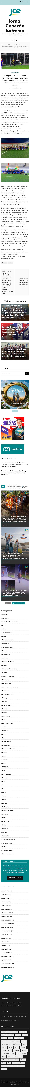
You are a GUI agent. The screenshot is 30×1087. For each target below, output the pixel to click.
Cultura (4, 672)
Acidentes (5, 614)
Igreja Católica (6, 741)
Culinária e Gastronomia (9, 669)
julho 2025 (5, 938)
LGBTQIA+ (5, 767)
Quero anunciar (15, 877)
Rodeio (16, 1059)
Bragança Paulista (7, 640)
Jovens (12, 1053)
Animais (4, 629)
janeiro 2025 (5, 960)
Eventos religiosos (7, 723)
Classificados (6, 654)
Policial (4, 799)
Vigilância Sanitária (8, 854)
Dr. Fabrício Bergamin (14, 1041)
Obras (4, 792)
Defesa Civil (5, 680)
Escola (24, 1044)
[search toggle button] (16, 40)
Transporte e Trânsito (8, 839)
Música (4, 781)
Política (4, 803)
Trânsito (22, 1062)
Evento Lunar (6, 716)
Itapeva (4, 752)
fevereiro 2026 (6, 913)
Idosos (4, 738)
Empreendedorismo (7, 694)
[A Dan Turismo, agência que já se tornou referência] (15, 545)
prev (2, 392)
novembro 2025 (6, 923)
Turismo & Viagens (7, 843)
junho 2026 (5, 898)
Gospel (4, 727)
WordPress (15, 1084)
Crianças (4, 665)
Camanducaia (6, 643)
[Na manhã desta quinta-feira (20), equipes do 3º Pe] (15, 508)
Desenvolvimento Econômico (10, 687)
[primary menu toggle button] (12, 40)
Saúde (4, 825)
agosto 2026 (6, 891)
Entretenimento (6, 705)
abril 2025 (5, 949)
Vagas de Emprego (7, 850)
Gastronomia (16, 1050)
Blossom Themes (18, 1082)
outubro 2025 (6, 927)
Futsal (9, 1050)
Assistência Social (7, 632)
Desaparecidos (6, 683)
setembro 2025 (6, 931)
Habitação (5, 730)
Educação (5, 690)
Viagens (4, 1069)
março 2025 (5, 952)
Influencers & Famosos (8, 748)
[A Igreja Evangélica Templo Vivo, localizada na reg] (15, 582)
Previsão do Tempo (7, 810)
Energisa (4, 701)
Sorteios (4, 832)
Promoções (5, 814)
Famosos (23, 1047)
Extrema (16, 1047)
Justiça (4, 756)
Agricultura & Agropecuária (10, 621)
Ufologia (4, 846)
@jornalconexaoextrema (14, 1002)
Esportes (15, 72)
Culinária (4, 1038)
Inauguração (6, 745)
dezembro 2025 (6, 920)
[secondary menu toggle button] (1, 2)
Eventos (4, 719)
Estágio (4, 712)
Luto (8, 325)
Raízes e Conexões (7, 821)
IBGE (3, 734)
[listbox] (15, 396)
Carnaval (5, 650)
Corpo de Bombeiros (8, 661)
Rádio (4, 817)
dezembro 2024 (6, 963)
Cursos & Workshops (8, 676)
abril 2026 (5, 905)
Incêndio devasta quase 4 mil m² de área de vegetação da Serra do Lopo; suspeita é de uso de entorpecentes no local (14, 464)
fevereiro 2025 (6, 956)
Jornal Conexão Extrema (15, 26)
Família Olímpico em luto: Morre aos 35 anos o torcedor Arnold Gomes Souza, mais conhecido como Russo (15, 332)
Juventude (5, 759)
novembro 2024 (6, 967)
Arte (16, 1031)
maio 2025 (5, 945)
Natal (4, 785)
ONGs (4, 796)
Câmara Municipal (7, 647)
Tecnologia (5, 836)
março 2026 (5, 909)
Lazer (4, 763)
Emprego (4, 698)
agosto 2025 (6, 934)
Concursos (5, 658)
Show (9, 1062)
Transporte (15, 1062)
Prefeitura (5, 807)
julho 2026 (5, 894)
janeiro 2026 (5, 916)
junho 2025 (5, 942)
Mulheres (5, 778)
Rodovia (23, 1059)
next (27, 392)
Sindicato (5, 828)
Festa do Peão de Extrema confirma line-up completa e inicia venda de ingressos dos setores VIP (13, 472)
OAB (3, 788)
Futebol (10, 262)
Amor (3, 625)
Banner (4, 636)
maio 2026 (5, 902)
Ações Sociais (6, 618)
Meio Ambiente (6, 774)
